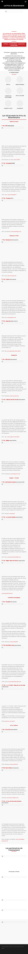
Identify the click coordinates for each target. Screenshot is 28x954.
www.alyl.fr (12, 513)
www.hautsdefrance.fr (7, 593)
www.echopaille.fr (12, 194)
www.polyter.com (11, 317)
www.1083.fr (17, 159)
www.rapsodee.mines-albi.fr (14, 351)
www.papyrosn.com (15, 473)
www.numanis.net (12, 275)
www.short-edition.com (12, 797)
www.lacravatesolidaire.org (14, 557)
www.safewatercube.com (14, 681)
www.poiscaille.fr (14, 641)
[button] (25, 1)
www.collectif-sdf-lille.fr (13, 436)
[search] (22, 1)
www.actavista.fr (14, 764)
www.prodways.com (16, 231)
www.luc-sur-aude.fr (10, 721)
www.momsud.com (14, 396)
